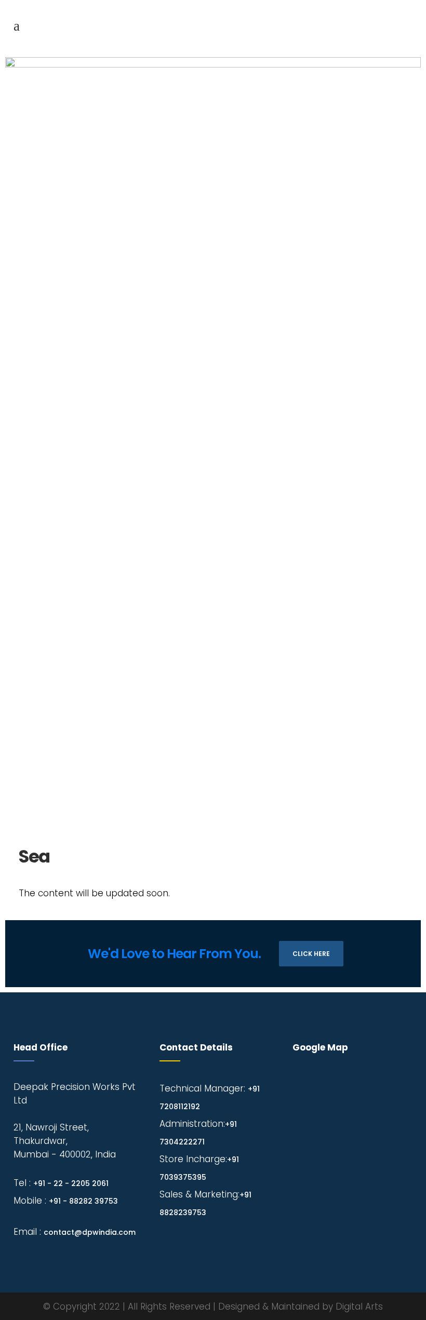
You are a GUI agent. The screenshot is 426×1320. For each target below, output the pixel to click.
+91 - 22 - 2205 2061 (71, 1183)
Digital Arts (359, 1306)
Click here (311, 953)
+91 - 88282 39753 (83, 1201)
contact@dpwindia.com (90, 1232)
